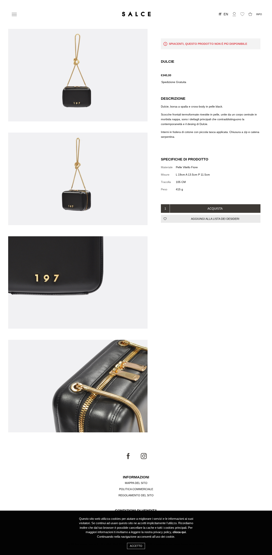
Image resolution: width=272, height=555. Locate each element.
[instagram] (144, 458)
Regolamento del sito (136, 495)
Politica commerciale (136, 489)
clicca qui (179, 532)
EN (226, 14)
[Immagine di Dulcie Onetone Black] (78, 76)
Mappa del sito (136, 483)
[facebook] (128, 458)
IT (220, 14)
